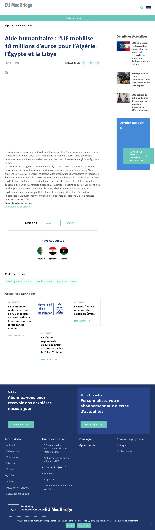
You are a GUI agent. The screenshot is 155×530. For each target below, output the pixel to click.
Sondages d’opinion (17, 493)
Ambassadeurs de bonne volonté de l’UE (56, 459)
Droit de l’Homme (44, 281)
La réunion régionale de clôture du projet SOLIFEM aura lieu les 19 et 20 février (52, 345)
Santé (74, 281)
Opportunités (87, 445)
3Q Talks (9, 475)
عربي (48, 222)
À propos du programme (131, 439)
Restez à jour (91, 424)
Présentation (48, 473)
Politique (122, 445)
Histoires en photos (17, 487)
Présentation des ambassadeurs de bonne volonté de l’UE (56, 448)
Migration (62, 281)
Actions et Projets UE (54, 467)
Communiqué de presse (17, 206)
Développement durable (18, 281)
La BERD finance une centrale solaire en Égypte (84, 310)
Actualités (27, 25)
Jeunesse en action (53, 439)
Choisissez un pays (75, 18)
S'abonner (19, 424)
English (70, 222)
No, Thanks (84, 525)
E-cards (10, 469)
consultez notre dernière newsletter (136, 156)
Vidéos (10, 481)
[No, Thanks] (151, 523)
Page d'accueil (12, 25)
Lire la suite (14, 335)
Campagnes (86, 439)
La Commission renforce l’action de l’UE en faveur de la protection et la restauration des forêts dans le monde (19, 317)
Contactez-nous (125, 451)
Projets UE (49, 479)
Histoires (11, 463)
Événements (13, 451)
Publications (13, 457)
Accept (70, 525)
